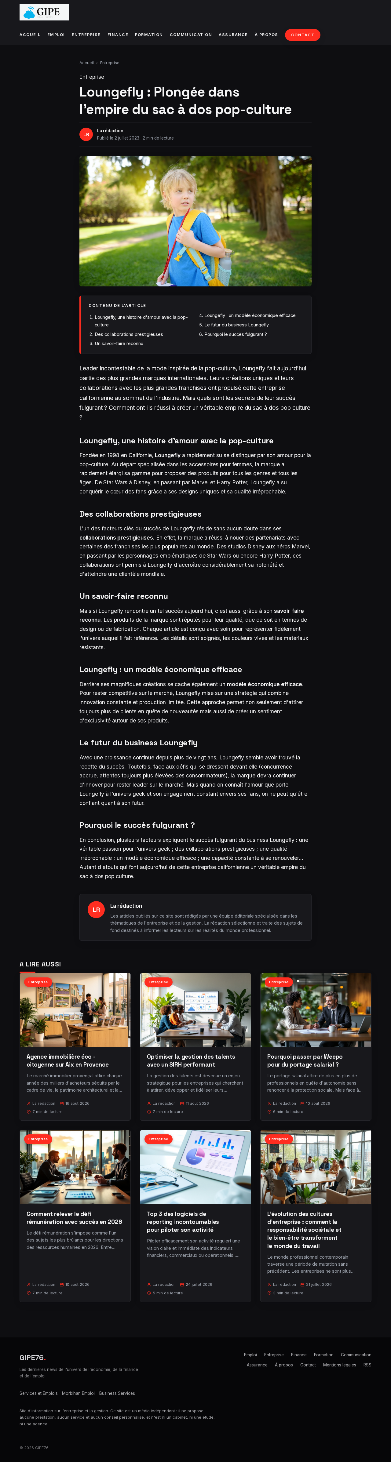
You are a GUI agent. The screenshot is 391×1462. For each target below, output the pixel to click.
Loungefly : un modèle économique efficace (250, 315)
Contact (303, 35)
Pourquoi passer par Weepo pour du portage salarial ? (305, 1060)
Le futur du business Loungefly (236, 324)
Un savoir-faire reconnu (119, 343)
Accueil (30, 34)
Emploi (56, 34)
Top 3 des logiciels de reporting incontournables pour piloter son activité (183, 1222)
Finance (118, 34)
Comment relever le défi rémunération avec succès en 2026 (74, 1218)
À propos (266, 34)
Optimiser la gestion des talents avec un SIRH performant (191, 1060)
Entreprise (86, 34)
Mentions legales (339, 1364)
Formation (149, 34)
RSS (367, 1364)
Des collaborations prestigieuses (129, 334)
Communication (191, 34)
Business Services (117, 1393)
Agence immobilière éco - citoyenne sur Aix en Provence (68, 1060)
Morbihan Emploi (78, 1393)
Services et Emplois (39, 1393)
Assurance (233, 34)
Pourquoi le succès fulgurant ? (235, 334)
